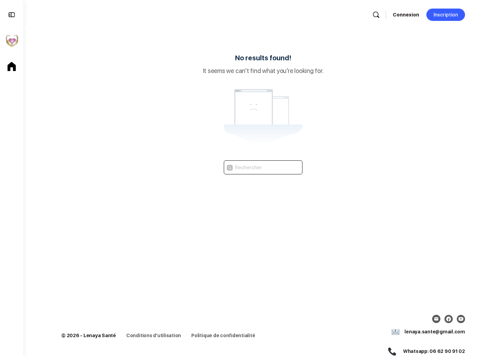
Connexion (406, 14)
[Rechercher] (376, 15)
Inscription (446, 14)
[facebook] (448, 319)
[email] (436, 319)
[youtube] (461, 319)
